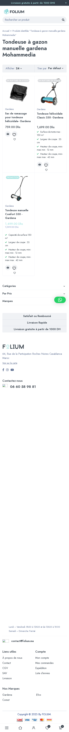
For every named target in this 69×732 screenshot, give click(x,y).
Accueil (5, 30)
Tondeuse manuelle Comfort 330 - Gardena (16, 214)
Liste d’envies (42, 673)
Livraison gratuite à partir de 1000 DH (37, 329)
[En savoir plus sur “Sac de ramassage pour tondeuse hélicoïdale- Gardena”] (8, 134)
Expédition (41, 668)
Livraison (7, 678)
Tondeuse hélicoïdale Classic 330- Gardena (50, 115)
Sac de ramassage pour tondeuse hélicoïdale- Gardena (18, 117)
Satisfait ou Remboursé (37, 316)
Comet (5, 700)
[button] (60, 300)
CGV (5, 668)
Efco (38, 695)
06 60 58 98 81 (23, 386)
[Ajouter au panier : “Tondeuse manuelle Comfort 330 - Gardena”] (8, 267)
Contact (6, 663)
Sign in (33, 727)
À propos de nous (12, 658)
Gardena (9, 109)
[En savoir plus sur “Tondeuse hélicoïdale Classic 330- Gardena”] (39, 164)
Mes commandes (44, 663)
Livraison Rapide (37, 322)
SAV (4, 673)
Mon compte (42, 658)
